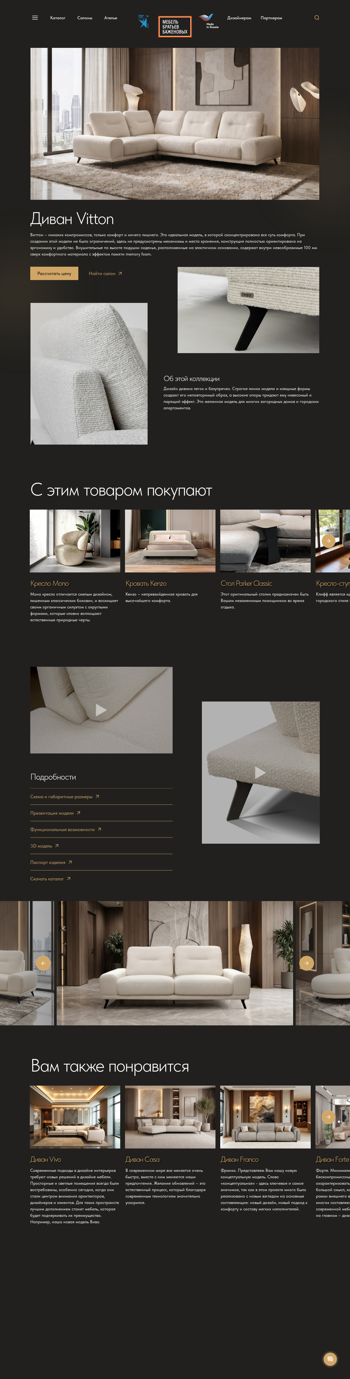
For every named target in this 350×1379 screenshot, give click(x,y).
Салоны (84, 17)
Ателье (110, 17)
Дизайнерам (239, 18)
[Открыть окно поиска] (317, 17)
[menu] (34, 17)
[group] (75, 566)
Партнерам (271, 18)
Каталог (57, 17)
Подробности (53, 776)
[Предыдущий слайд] (43, 963)
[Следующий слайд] (328, 541)
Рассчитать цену (54, 273)
